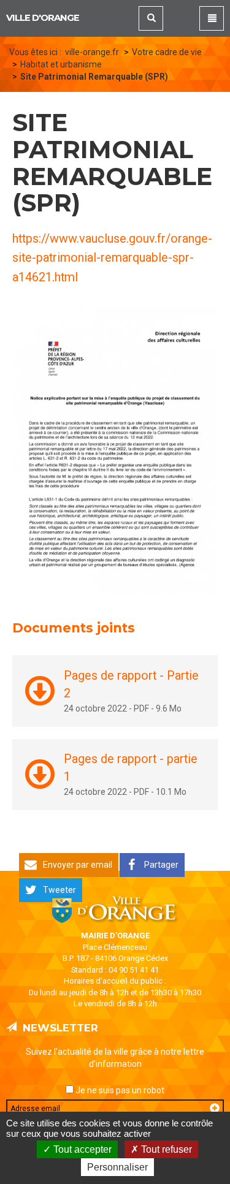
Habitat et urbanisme (61, 64)
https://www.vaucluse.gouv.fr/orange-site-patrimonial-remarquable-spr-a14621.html (112, 258)
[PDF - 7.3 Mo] (115, 450)
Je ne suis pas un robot (119, 1090)
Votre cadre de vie (167, 52)
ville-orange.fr (92, 52)
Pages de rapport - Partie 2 (131, 684)
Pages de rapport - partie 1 (130, 767)
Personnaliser (117, 1167)
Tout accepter (81, 1149)
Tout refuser (165, 1149)
